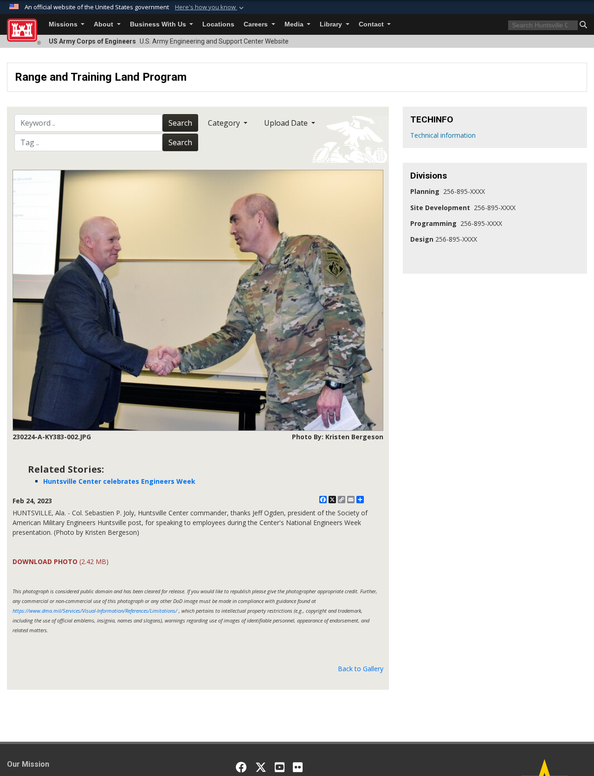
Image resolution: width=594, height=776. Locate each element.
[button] (210, 7)
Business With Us (159, 24)
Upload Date (287, 123)
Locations (218, 24)
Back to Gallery (360, 668)
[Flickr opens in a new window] (298, 767)
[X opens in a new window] (260, 767)
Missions (64, 24)
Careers (257, 24)
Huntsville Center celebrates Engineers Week (119, 481)
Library (332, 24)
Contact (372, 24)
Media (294, 24)
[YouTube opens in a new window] (279, 767)
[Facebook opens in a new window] (241, 767)
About (104, 24)
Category (225, 123)
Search (180, 123)
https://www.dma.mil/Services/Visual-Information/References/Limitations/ (95, 610)
